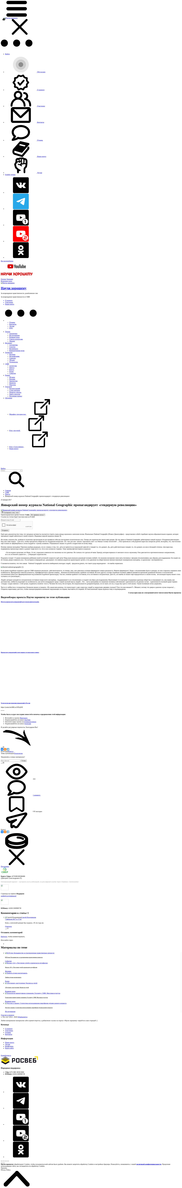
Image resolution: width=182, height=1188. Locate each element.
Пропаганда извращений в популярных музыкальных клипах (20, 652)
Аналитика (13, 333)
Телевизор (8, 352)
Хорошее (10, 279)
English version (10, 174)
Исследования (14, 335)
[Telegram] (8, 749)
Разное (7, 375)
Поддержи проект (15, 396)
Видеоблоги (13, 349)
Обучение (8, 398)
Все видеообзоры (7, 261)
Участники (41, 106)
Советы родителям (16, 339)
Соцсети (12, 347)
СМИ (7, 364)
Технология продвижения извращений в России (15, 703)
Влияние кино (14, 337)
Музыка (12, 377)
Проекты (12, 383)
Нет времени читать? (37, 515)
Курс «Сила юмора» (16, 447)
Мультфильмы (14, 356)
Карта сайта (9, 1048)
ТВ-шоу (12, 360)
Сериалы (12, 358)
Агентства (13, 366)
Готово (24, 761)
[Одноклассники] (5, 749)
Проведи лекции (15, 392)
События (12, 373)
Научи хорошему (13, 288)
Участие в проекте (7, 1015)
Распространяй (14, 388)
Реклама (12, 379)
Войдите (4, 936)
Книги (11, 369)
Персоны (12, 385)
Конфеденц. (9, 1046)
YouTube (27, 720)
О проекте (40, 90)
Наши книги (41, 156)
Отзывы (40, 140)
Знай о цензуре (14, 394)
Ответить (8, 926)
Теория (7, 332)
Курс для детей (14, 430)
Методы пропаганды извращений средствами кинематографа (20, 602)
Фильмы (12, 354)
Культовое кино (6, 281)
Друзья (39, 173)
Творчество (13, 381)
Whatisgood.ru (22, 1017)
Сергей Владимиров (28, 917)
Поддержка (5, 866)
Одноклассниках (30, 722)
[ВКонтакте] (2, 749)
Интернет (8, 343)
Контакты (40, 122)
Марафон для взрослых (17, 414)
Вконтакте (23, 718)
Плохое (3, 279)
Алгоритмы (13, 345)
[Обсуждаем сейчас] (91, 459)
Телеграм (27, 724)
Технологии (18, 753)
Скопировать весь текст (11, 512)
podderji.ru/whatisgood (8, 896)
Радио (11, 371)
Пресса (11, 368)
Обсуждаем (41, 72)
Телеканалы (13, 362)
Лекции (12, 341)
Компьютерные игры (16, 351)
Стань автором (14, 390)
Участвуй (8, 387)
